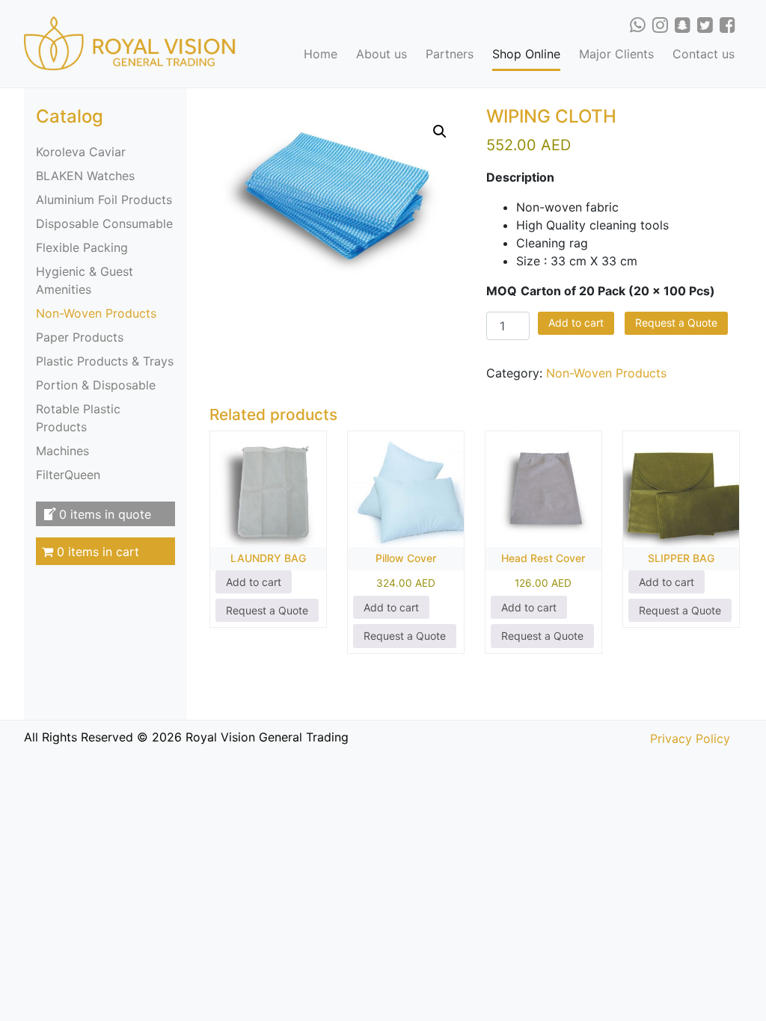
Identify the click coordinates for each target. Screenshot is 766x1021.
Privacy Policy (690, 738)
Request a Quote (676, 322)
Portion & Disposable (96, 384)
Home (320, 53)
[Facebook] (727, 25)
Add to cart (576, 322)
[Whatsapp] (638, 25)
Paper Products (79, 337)
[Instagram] (660, 25)
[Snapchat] (682, 25)
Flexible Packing (82, 247)
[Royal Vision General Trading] (130, 43)
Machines (62, 450)
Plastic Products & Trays (105, 361)
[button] (439, 131)
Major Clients (616, 53)
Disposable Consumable (104, 223)
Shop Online (526, 53)
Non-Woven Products (96, 313)
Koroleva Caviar (81, 151)
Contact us (703, 53)
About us (381, 53)
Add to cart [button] (253, 582)
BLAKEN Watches (85, 175)
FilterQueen (68, 474)
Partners (450, 53)
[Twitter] (705, 25)
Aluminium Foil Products (104, 199)
